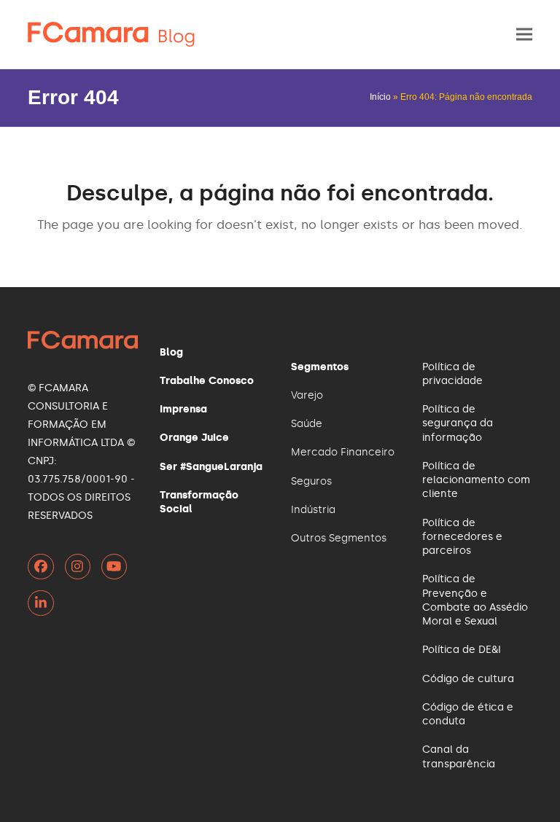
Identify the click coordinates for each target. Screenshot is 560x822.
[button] (524, 34)
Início (380, 97)
